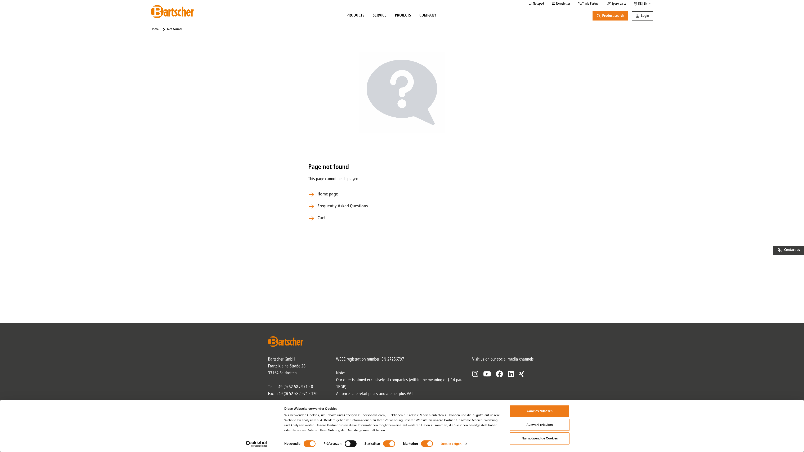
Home (155, 29)
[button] (642, 16)
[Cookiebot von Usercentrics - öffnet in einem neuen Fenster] (256, 444)
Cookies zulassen (540, 411)
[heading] (355, 16)
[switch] (351, 443)
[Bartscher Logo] (172, 11)
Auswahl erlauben (539, 424)
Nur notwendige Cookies (540, 438)
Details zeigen (451, 444)
